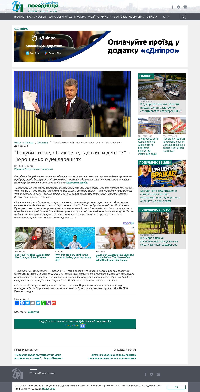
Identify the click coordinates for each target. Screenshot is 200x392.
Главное (146, 76)
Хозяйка (93, 16)
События (43, 142)
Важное (19, 16)
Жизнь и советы (37, 16)
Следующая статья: (112, 353)
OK (176, 387)
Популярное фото (154, 210)
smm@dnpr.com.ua (44, 373)
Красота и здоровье (114, 16)
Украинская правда (76, 182)
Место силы (137, 16)
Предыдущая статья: (38, 353)
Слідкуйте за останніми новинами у (75, 323)
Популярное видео (155, 162)
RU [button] (164, 16)
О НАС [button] (150, 16)
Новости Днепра (24, 142)
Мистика (80, 16)
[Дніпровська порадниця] (20, 374)
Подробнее (48, 388)
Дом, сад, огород (60, 16)
